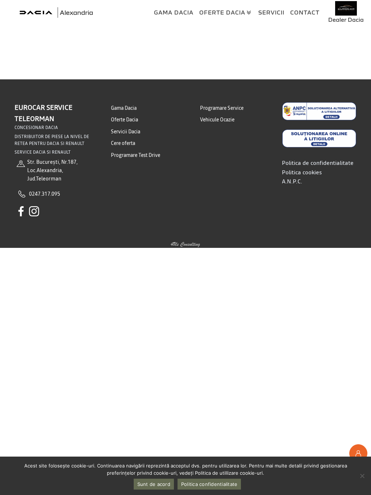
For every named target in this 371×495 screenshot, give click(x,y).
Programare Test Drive (135, 155)
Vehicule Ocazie (217, 119)
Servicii (271, 12)
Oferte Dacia (222, 12)
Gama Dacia (173, 12)
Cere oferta (123, 143)
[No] (362, 475)
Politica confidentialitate (209, 484)
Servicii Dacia (125, 131)
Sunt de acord (153, 484)
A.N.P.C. (292, 181)
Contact (305, 12)
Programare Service (221, 108)
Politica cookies (302, 172)
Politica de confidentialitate (318, 163)
